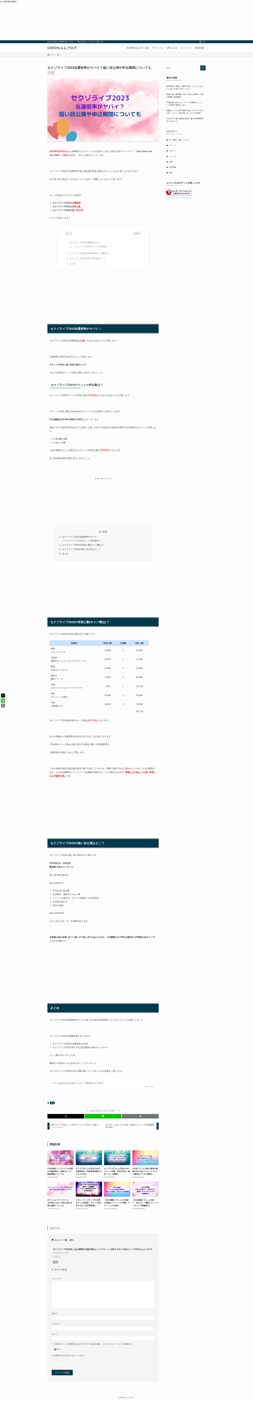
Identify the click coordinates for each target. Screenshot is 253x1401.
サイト (54, 1334)
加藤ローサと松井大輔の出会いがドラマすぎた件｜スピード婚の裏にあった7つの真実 (184, 111)
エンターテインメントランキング (178, 198)
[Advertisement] (79, 21)
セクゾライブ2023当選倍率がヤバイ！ (86, 242)
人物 (170, 162)
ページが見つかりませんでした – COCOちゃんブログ (78, 1083)
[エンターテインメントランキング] (179, 195)
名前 (55, 1313)
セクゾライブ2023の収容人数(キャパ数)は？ (89, 253)
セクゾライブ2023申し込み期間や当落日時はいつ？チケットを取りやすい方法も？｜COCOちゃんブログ (102, 1249)
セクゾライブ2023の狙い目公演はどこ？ (87, 258)
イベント (172, 145)
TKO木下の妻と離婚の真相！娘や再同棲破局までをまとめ (184, 119)
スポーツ (172, 151)
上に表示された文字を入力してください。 (69, 1355)
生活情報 (172, 167)
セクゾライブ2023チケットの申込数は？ (92, 247)
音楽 (52, 1103)
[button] (65, 1116)
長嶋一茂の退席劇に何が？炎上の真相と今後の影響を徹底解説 (184, 95)
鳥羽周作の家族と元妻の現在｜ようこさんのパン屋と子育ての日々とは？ (184, 87)
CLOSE (136, 233)
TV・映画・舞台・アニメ (179, 140)
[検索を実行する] (203, 67)
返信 (55, 1262)
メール (56, 1324)
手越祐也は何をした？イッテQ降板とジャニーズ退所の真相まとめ (184, 103)
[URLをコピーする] (140, 1116)
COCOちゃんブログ (62, 48)
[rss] (200, 41)
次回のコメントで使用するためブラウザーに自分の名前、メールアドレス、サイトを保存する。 (94, 1344)
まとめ (73, 264)
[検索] (204, 41)
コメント (56, 1279)
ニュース (172, 156)
